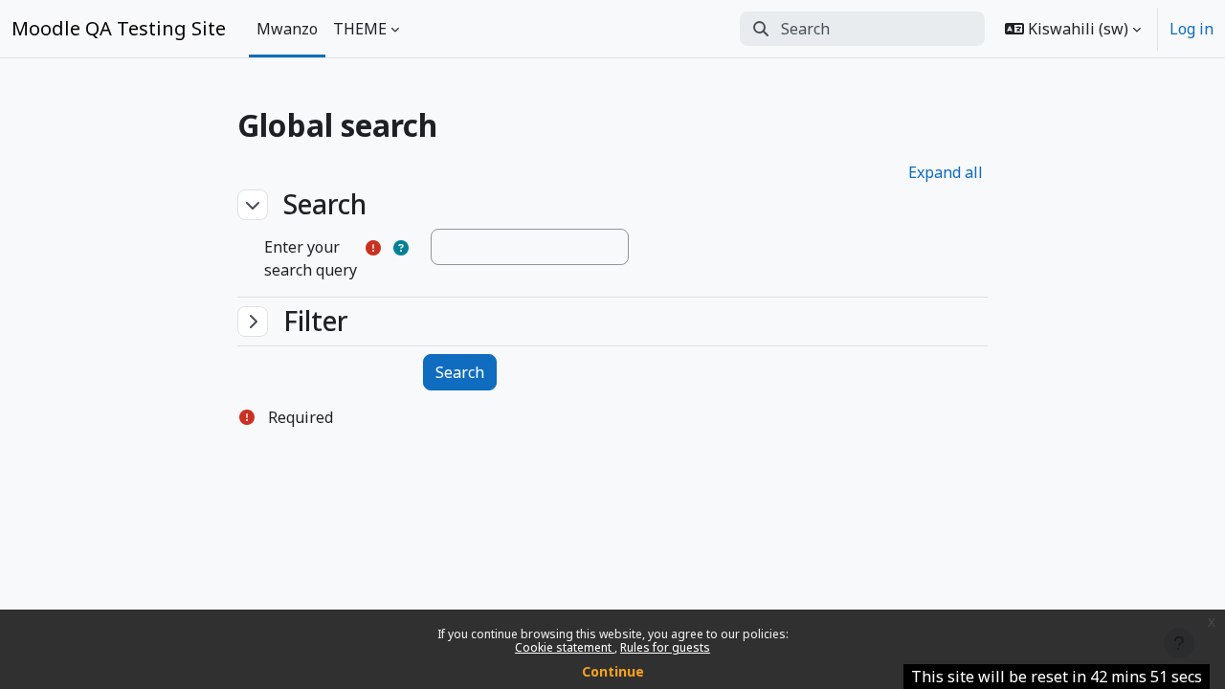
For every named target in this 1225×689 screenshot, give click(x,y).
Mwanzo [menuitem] (287, 28)
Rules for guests (665, 647)
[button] (1072, 28)
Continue (613, 671)
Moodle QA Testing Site (118, 28)
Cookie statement (564, 647)
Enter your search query (310, 258)
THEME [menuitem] (360, 28)
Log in (1191, 28)
